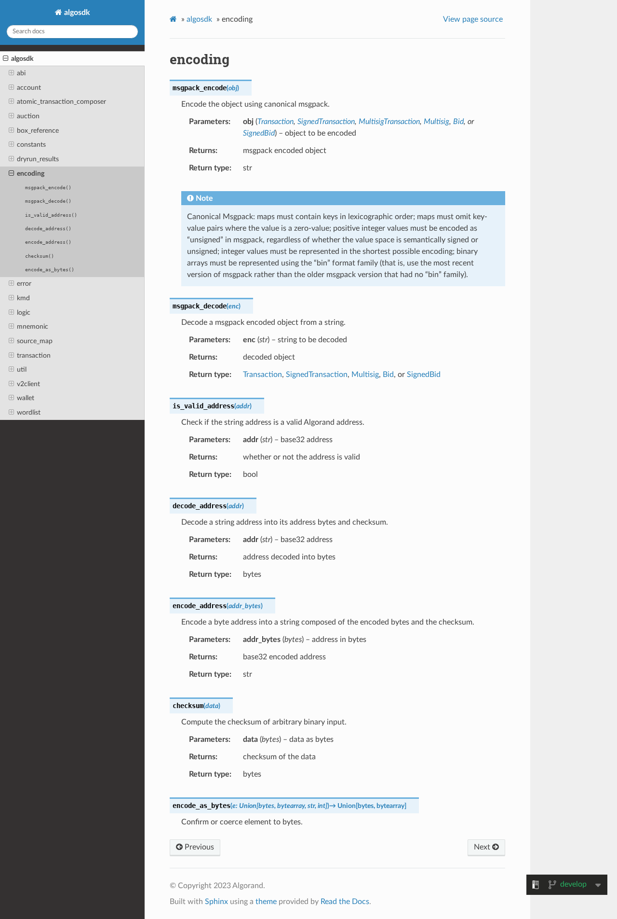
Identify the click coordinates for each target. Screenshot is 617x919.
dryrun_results (38, 159)
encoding (30, 173)
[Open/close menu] (5, 59)
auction (28, 116)
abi (21, 73)
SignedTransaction (317, 374)
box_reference (38, 130)
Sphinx (216, 901)
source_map (35, 341)
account (29, 87)
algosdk (76, 12)
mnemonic (32, 326)
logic (23, 312)
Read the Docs (345, 901)
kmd (23, 298)
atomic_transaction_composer (61, 101)
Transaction (262, 374)
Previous (198, 847)
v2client (28, 384)
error (24, 283)
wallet (25, 398)
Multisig (365, 374)
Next (483, 847)
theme (266, 901)
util (22, 369)
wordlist (28, 412)
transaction (34, 355)
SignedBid (424, 374)
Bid (388, 374)
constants (31, 144)
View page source (473, 19)
